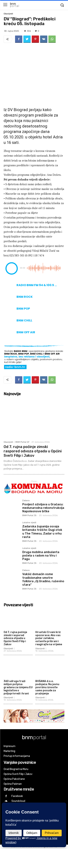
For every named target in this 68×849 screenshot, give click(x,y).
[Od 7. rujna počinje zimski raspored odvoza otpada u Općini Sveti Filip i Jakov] (34, 418)
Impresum (9, 746)
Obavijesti (8, 14)
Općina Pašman (13, 783)
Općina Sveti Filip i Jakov (18, 774)
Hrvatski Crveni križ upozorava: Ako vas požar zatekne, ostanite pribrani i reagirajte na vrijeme (48, 638)
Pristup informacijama (17, 756)
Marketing (9, 751)
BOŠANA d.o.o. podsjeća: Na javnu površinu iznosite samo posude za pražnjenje (47, 687)
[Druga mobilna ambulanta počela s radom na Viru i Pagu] (11, 555)
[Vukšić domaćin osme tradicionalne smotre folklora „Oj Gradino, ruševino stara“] (11, 577)
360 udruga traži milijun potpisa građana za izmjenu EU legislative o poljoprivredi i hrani (18, 687)
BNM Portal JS (29, 515)
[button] (62, 5)
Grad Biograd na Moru (16, 769)
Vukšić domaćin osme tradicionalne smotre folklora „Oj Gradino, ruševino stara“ (43, 579)
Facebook (17, 796)
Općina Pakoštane (14, 779)
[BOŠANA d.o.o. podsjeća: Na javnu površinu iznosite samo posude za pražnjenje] (49, 668)
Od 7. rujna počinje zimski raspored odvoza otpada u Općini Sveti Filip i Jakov (33, 451)
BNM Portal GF (22, 442)
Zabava (26, 501)
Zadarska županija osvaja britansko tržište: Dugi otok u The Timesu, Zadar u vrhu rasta (42, 532)
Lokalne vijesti (29, 523)
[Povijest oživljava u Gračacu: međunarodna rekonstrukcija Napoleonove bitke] (11, 507)
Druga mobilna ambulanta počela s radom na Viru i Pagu (40, 555)
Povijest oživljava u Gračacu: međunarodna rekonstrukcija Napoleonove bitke (43, 508)
